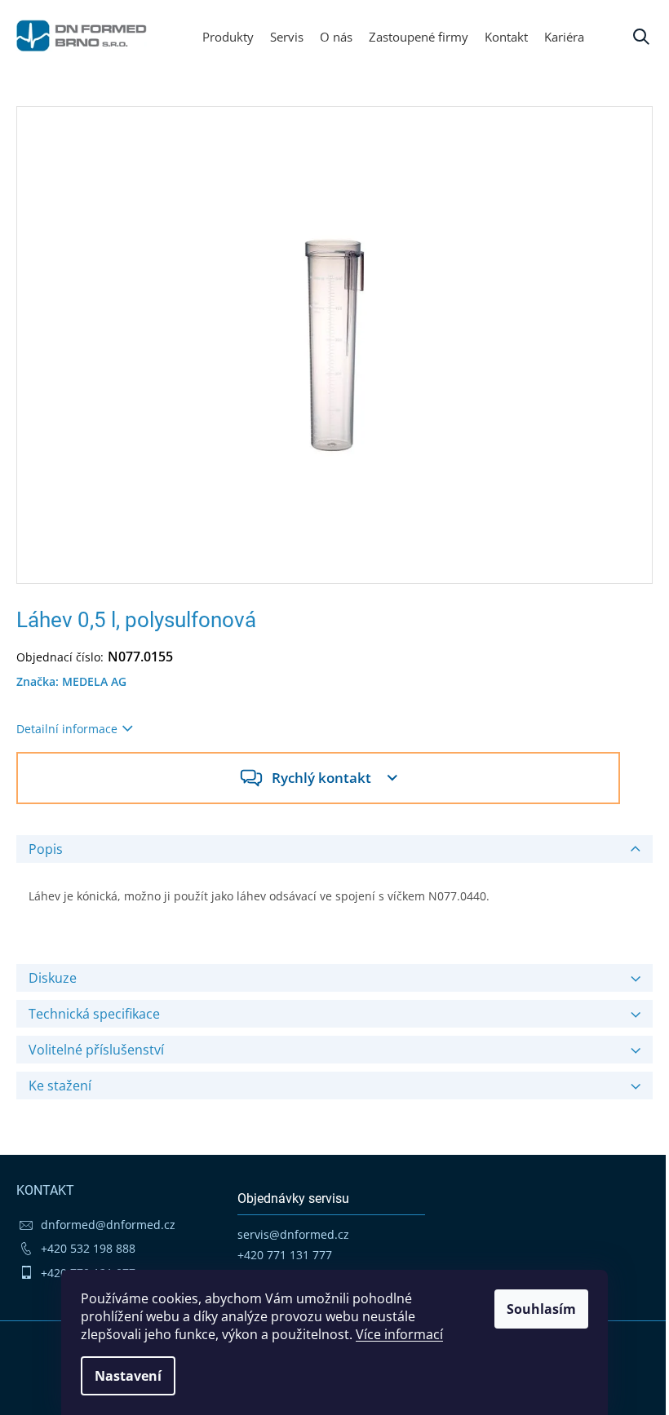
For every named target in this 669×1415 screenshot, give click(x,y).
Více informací (399, 1334)
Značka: (71, 681)
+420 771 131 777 (284, 1254)
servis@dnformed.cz (293, 1234)
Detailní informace (66, 728)
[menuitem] (564, 37)
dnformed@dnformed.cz (108, 1224)
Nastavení (128, 1376)
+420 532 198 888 (88, 1248)
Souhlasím (541, 1309)
